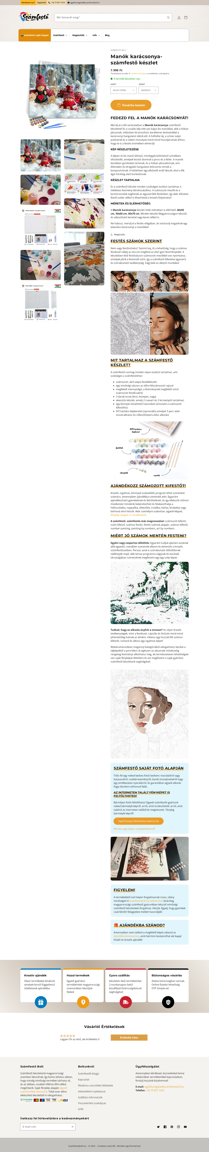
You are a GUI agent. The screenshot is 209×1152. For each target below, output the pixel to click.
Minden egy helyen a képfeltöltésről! (134, 829)
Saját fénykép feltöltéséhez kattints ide (138, 821)
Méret (142, 84)
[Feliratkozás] (72, 1126)
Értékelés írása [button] (129, 1037)
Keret (113, 84)
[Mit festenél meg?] (168, 17)
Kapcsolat (83, 1079)
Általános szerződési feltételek (95, 1085)
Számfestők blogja (88, 1073)
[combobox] (113, 17)
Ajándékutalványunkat (126, 936)
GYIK (80, 1109)
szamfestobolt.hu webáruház (146, 901)
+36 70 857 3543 (58, 2)
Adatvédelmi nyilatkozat (92, 1091)
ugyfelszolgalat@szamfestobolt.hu (84, 2)
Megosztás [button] (119, 234)
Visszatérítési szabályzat (92, 1103)
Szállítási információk (90, 1097)
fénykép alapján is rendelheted (128, 515)
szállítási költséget (138, 73)
